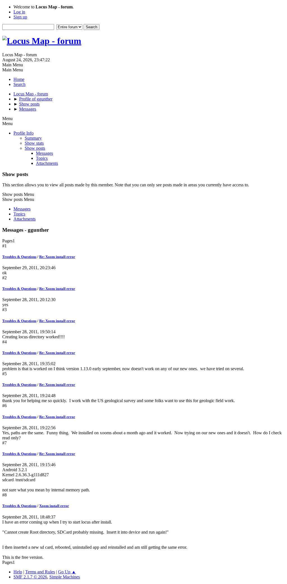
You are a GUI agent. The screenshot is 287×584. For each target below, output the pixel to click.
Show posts (35, 148)
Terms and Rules (40, 571)
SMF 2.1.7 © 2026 (30, 576)
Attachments (47, 163)
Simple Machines (64, 576)
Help (17, 571)
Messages (44, 153)
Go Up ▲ (67, 571)
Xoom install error (54, 506)
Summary (33, 138)
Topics (42, 158)
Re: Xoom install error (57, 257)
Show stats (34, 143)
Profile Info (23, 133)
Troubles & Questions (19, 257)
